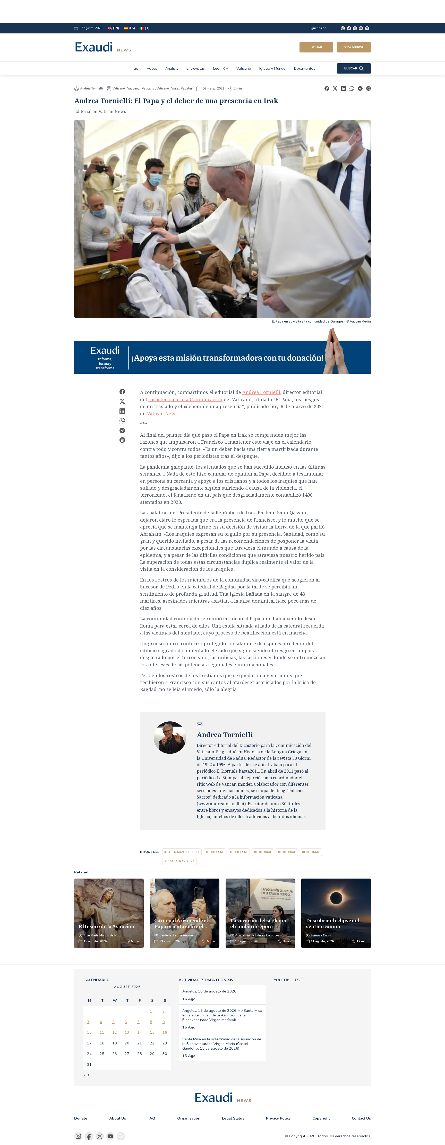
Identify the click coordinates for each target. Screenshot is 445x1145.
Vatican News (162, 413)
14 (139, 1032)
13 (127, 1032)
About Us (117, 1118)
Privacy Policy (278, 1118)
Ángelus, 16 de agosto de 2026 (209, 991)
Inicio (134, 68)
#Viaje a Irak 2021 (179, 861)
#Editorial (215, 852)
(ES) (132, 28)
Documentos (304, 68)
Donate (80, 1118)
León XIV (220, 68)
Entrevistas (195, 68)
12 (114, 1032)
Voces (152, 68)
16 (164, 1032)
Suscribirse (354, 47)
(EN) (116, 28)
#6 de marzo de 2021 (182, 852)
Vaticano (243, 68)
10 (89, 1032)
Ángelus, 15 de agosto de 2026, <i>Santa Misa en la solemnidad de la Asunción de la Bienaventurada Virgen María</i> (222, 1015)
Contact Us (361, 1118)
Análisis (171, 68)
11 (102, 1032)
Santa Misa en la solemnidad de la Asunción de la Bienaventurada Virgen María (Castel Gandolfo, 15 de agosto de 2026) (221, 1043)
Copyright (321, 1118)
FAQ (151, 1118)
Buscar (350, 68)
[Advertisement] (204, 11)
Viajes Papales (182, 88)
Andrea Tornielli (91, 89)
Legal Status (233, 1118)
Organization (188, 1118)
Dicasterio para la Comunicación (185, 399)
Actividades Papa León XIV (206, 979)
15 (152, 1032)
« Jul (86, 1075)
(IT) (147, 28)
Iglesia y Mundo (272, 68)
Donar (316, 47)
